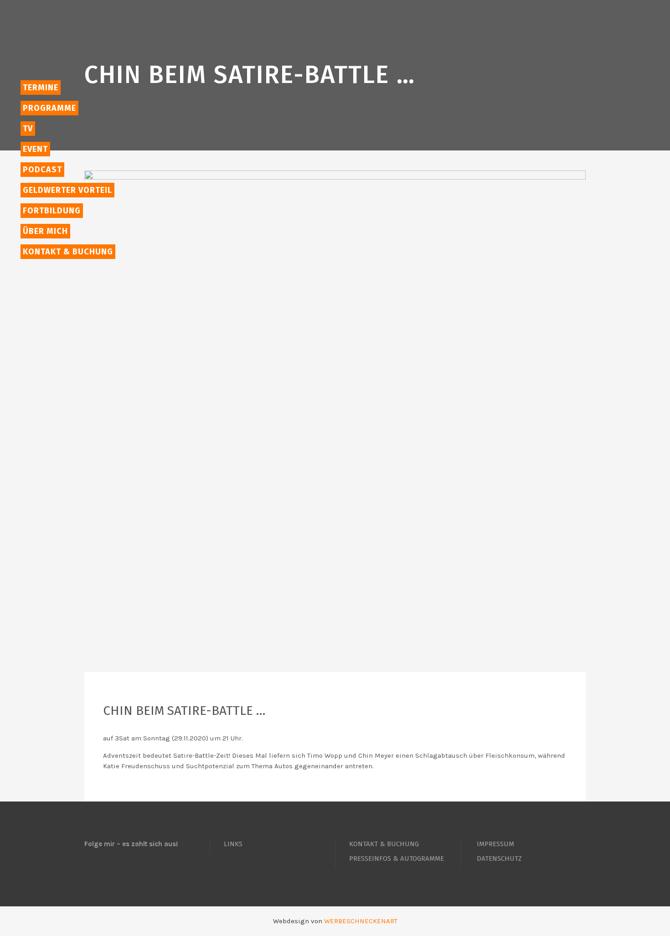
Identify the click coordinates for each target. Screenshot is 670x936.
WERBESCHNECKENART (360, 921)
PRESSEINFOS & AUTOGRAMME (396, 858)
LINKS (233, 844)
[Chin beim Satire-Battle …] (335, 421)
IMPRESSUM (495, 844)
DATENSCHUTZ (499, 858)
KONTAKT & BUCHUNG (384, 844)
